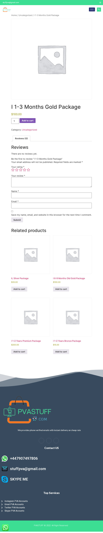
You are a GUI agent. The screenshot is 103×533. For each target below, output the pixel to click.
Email (15, 201)
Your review (18, 176)
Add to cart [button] (19, 289)
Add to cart (27, 120)
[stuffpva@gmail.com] (4, 468)
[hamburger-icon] (92, 9)
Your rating (17, 167)
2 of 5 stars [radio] (16, 169)
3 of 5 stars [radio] (20, 169)
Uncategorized (25, 15)
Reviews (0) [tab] (21, 138)
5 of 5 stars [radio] (28, 169)
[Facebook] (91, 3)
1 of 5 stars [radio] (12, 169)
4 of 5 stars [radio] (24, 169)
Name (15, 191)
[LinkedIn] (49, 440)
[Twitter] (96, 3)
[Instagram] (100, 3)
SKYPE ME (19, 479)
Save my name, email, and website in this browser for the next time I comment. (51, 215)
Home (14, 15)
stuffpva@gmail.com (28, 469)
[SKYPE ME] (4, 479)
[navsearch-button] (99, 10)
